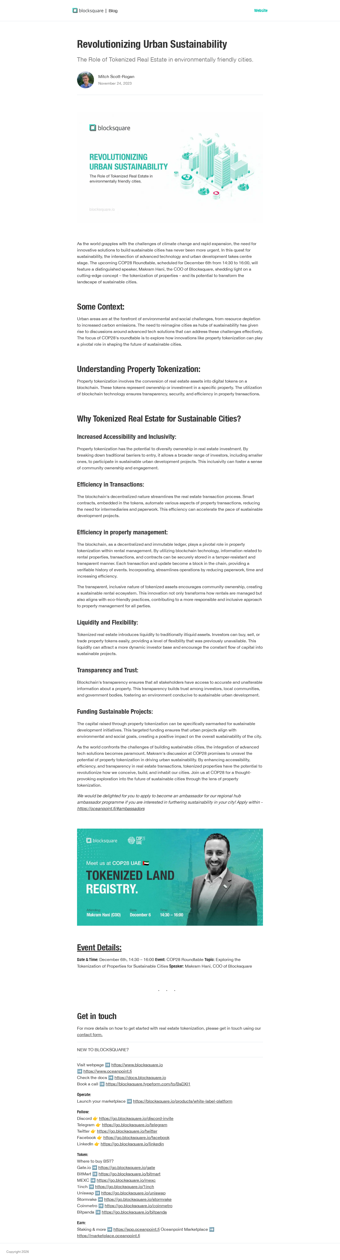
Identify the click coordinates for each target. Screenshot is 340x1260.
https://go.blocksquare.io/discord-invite (136, 1118)
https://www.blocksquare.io (137, 1064)
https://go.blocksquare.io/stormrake (138, 1199)
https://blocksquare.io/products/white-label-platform (182, 1101)
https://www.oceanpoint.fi (107, 1071)
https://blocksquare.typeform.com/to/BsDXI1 (148, 1083)
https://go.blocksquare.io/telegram (134, 1124)
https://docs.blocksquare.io (140, 1077)
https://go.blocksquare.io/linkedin (132, 1143)
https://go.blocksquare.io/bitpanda (134, 1212)
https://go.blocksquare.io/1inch (124, 1186)
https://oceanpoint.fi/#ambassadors (110, 808)
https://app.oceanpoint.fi (136, 1229)
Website (260, 10)
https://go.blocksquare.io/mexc (126, 1180)
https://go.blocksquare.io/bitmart (129, 1173)
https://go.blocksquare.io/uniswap (133, 1192)
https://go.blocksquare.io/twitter (127, 1131)
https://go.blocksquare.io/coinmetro (138, 1205)
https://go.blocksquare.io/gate (126, 1167)
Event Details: (99, 947)
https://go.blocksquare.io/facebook (136, 1137)
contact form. (90, 1034)
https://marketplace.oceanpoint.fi (108, 1235)
